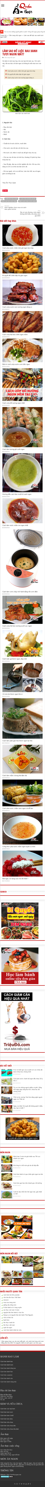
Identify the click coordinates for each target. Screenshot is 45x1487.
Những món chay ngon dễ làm (10, 1455)
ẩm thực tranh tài (8, 1322)
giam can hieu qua (35, 1343)
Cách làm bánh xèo (6, 1378)
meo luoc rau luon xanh (27, 201)
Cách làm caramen (6, 1375)
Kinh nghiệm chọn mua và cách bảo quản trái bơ (15, 207)
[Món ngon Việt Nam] (22, 21)
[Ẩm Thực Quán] (22, 8)
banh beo (6, 1320)
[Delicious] (28, 1484)
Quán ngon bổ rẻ (5, 1453)
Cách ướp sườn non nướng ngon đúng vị (21, 78)
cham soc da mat (13, 1341)
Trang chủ (3, 35)
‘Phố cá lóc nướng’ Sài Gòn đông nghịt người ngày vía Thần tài (23, 32)
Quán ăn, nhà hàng (6, 1396)
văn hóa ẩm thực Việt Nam (12, 1297)
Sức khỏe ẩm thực (6, 1450)
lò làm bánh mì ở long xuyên (12, 1307)
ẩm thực (10, 1463)
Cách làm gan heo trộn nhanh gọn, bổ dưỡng (27, 1183)
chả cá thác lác (8, 1317)
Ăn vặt (2, 1399)
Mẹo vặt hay (4, 1451)
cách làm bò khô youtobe (11, 1295)
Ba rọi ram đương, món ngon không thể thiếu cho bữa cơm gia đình (30, 213)
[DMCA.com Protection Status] (7, 1476)
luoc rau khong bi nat (27, 198)
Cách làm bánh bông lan (8, 1368)
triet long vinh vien (38, 1341)
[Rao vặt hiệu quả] (16, 1038)
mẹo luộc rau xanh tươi (22, 113)
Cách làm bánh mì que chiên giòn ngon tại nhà (28, 1174)
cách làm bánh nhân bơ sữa (12, 1330)
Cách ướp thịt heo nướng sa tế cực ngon (17, 626)
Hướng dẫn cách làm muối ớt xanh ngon (16, 494)
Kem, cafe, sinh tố (6, 1398)
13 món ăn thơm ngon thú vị (12, 694)
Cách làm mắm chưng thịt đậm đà (14, 775)
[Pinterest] (24, 1484)
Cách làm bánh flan (6, 1371)
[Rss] (15, 1484)
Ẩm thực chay (5, 1440)
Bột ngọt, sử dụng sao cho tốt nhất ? (15, 879)
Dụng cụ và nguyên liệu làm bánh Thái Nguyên (18, 1315)
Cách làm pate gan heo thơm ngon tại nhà (17, 741)
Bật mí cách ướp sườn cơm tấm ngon (16, 364)
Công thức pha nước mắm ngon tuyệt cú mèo (18, 846)
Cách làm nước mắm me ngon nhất (15, 525)
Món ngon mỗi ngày (6, 1438)
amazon (6, 1300)
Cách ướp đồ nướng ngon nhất (13, 403)
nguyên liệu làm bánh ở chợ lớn (13, 1312)
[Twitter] (22, 1484)
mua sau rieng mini (9, 1302)
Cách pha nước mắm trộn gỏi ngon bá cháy (21, 71)
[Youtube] (26, 1484)
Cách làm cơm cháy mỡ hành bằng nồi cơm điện (20, 592)
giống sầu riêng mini (9, 1305)
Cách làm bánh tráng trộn (8, 1382)
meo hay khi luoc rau (9, 201)
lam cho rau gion (11, 198)
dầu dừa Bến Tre (10, 1343)
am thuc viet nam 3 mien (11, 1310)
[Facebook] (19, 1484)
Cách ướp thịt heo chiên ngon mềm (15, 334)
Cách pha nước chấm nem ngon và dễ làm (17, 808)
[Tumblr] (30, 1484)
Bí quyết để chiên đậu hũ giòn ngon (19, 74)
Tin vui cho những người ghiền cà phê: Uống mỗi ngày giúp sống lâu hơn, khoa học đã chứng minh (27, 1089)
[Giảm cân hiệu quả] (16, 1008)
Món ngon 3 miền (5, 1441)
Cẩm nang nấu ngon (15, 35)
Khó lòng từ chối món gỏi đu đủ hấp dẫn (26, 1165)
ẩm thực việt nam (9, 1325)
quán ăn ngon (7, 1327)
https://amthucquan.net (13, 1474)
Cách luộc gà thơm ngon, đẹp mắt (14, 659)
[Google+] (17, 1484)
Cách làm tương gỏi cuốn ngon (13, 449)
